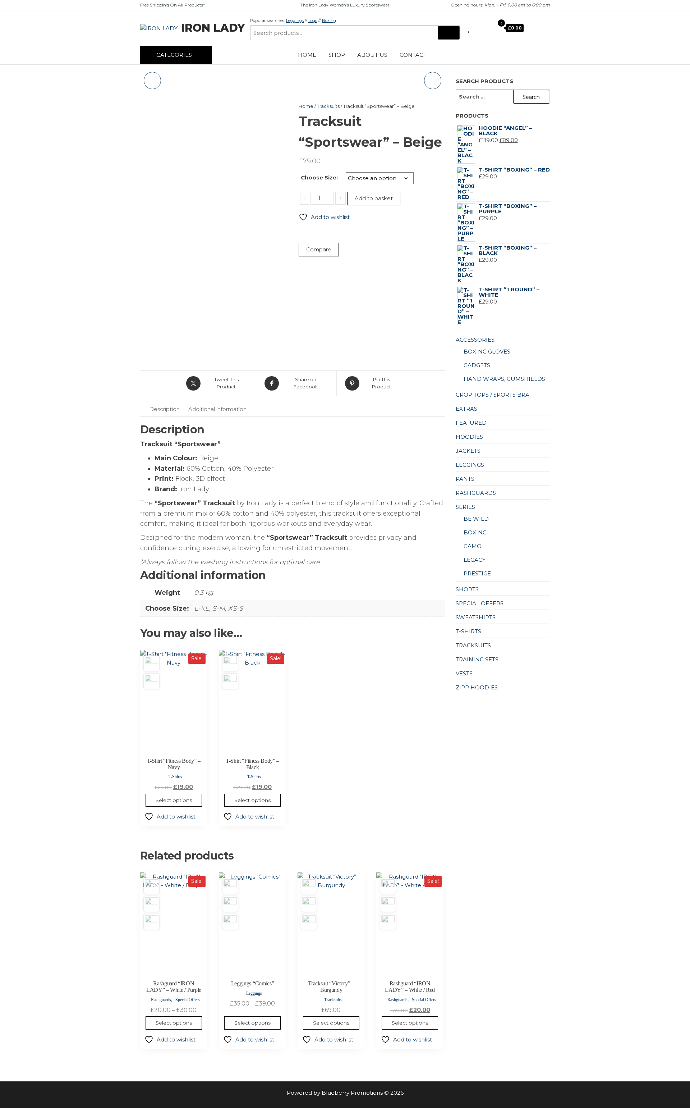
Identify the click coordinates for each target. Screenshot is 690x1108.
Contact (413, 54)
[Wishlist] (469, 27)
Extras (466, 408)
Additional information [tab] (217, 409)
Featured (471, 422)
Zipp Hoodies (477, 687)
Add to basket (374, 198)
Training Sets (477, 659)
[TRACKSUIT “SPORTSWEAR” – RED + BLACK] (152, 80)
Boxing (329, 20)
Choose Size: (319, 177)
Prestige (477, 573)
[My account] (487, 27)
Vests (464, 673)
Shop (336, 54)
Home (307, 54)
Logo (312, 20)
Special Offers (187, 999)
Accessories (475, 339)
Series (465, 506)
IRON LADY (213, 28)
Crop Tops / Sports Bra (492, 394)
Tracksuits (328, 106)
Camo (473, 546)
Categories (174, 54)
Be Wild (476, 518)
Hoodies (469, 436)
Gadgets (477, 365)
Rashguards (161, 999)
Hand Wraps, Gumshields (504, 378)
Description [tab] (164, 409)
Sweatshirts (476, 617)
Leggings (295, 20)
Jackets (468, 450)
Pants (465, 478)
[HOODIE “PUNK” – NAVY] (432, 80)
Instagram (528, 55)
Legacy (475, 559)
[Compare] (477, 27)
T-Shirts (175, 776)
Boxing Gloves (487, 351)
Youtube (539, 55)
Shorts (467, 589)
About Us (372, 54)
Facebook (517, 55)
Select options (174, 800)
